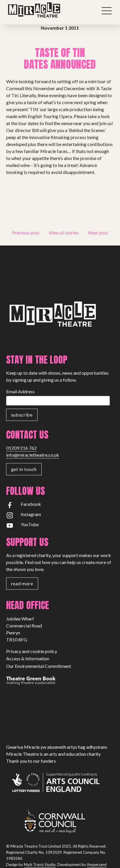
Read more (22, 583)
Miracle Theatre (47, 10)
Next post (98, 232)
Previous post (25, 232)
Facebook (31, 504)
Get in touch (24, 469)
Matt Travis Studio (40, 864)
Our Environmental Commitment (38, 666)
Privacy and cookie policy (31, 651)
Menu (106, 10)
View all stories (64, 232)
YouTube (30, 524)
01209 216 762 (21, 448)
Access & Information (27, 658)
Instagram (31, 514)
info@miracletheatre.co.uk (32, 455)
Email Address (20, 391)
